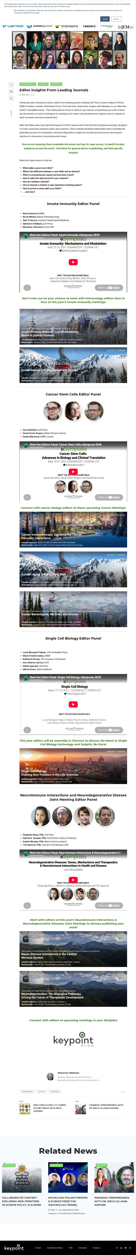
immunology (56, 1165)
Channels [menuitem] (83, 1248)
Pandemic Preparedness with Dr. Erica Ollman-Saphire (106, 1106)
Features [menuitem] (97, 1248)
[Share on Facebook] (11, 85)
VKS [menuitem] (71, 1248)
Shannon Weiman (68, 1073)
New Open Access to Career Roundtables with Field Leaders (49, 1108)
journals (43, 84)
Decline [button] (116, 19)
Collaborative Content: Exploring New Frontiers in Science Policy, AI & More (21, 1201)
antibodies (101, 1165)
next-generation (28, 84)
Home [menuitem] (38, 1248)
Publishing (56, 84)
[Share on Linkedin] (11, 98)
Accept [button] (105, 19)
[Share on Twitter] (11, 91)
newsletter (9, 1165)
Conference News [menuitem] (55, 1248)
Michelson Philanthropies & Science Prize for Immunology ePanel (68, 1201)
